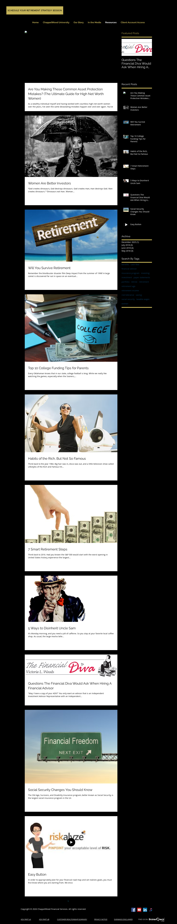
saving (139, 295)
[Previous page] (62, 901)
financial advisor (129, 268)
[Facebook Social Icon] (133, 910)
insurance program (130, 273)
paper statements (142, 277)
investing (145, 273)
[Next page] (79, 901)
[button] (94, 22)
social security (128, 299)
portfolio (125, 282)
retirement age (128, 286)
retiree (134, 282)
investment (127, 277)
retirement (144, 282)
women (125, 303)
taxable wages (142, 299)
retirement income (130, 290)
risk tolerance (128, 295)
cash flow (135, 264)
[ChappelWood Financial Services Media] (139, 910)
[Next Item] (147, 47)
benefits (125, 264)
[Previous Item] (126, 47)
